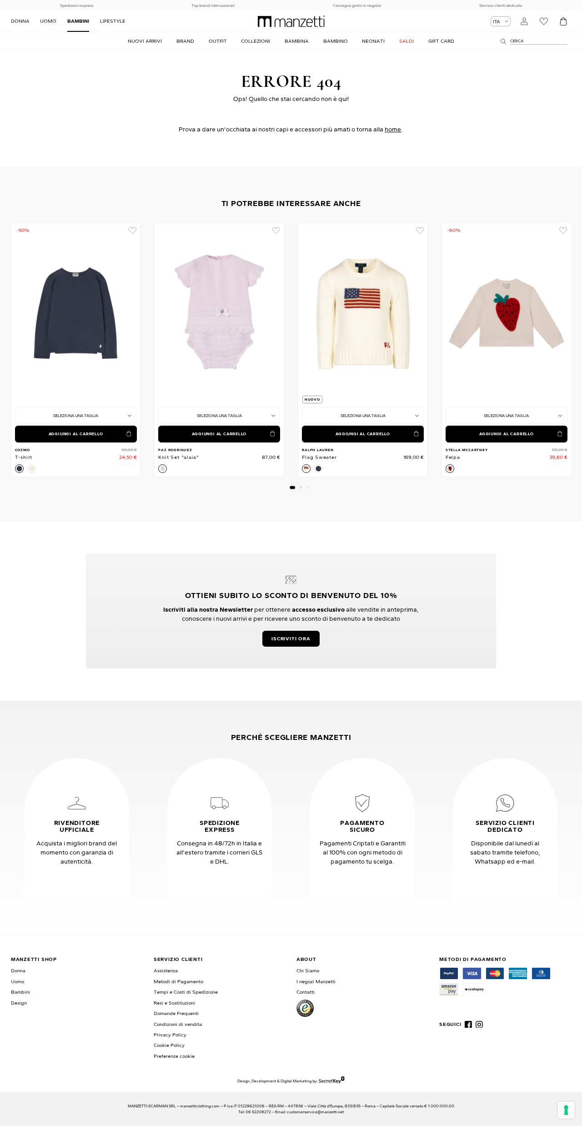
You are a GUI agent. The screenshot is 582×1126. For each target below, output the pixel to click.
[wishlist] (132, 231)
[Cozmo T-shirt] (75, 313)
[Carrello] (563, 22)
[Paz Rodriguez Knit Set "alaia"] (219, 313)
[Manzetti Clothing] (291, 21)
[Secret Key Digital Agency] (331, 1080)
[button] (292, 487)
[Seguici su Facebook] (468, 1024)
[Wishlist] (544, 22)
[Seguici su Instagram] (479, 1024)
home (393, 129)
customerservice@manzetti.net (315, 1111)
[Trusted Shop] (305, 1008)
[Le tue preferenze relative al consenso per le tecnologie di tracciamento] (566, 1110)
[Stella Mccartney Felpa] (506, 313)
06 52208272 (258, 1111)
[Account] (524, 22)
